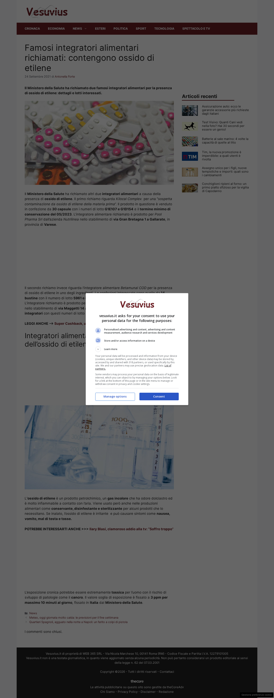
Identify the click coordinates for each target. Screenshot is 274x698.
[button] (137, 349)
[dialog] (137, 349)
